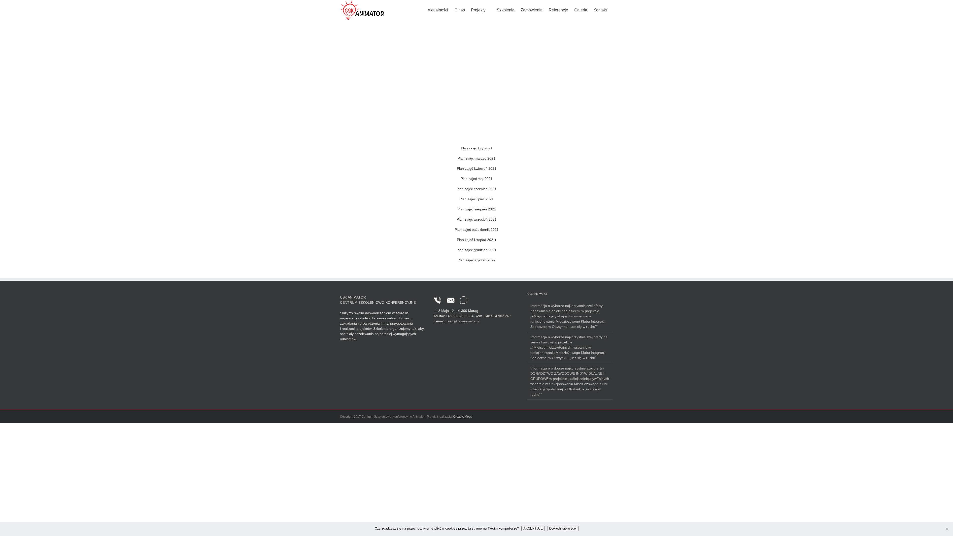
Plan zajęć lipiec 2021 (477, 199)
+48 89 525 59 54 (460, 316)
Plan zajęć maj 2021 (476, 179)
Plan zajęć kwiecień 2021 (476, 168)
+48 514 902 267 (497, 316)
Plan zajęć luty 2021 (476, 148)
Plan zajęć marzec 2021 (476, 158)
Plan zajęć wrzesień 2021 (477, 219)
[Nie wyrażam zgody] (946, 529)
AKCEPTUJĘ (533, 528)
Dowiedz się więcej (563, 528)
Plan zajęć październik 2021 (477, 230)
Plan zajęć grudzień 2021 (476, 250)
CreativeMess (462, 416)
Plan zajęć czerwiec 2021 (476, 189)
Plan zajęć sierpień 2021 (476, 209)
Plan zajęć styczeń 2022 (477, 260)
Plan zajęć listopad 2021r (476, 240)
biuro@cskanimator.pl (462, 321)
